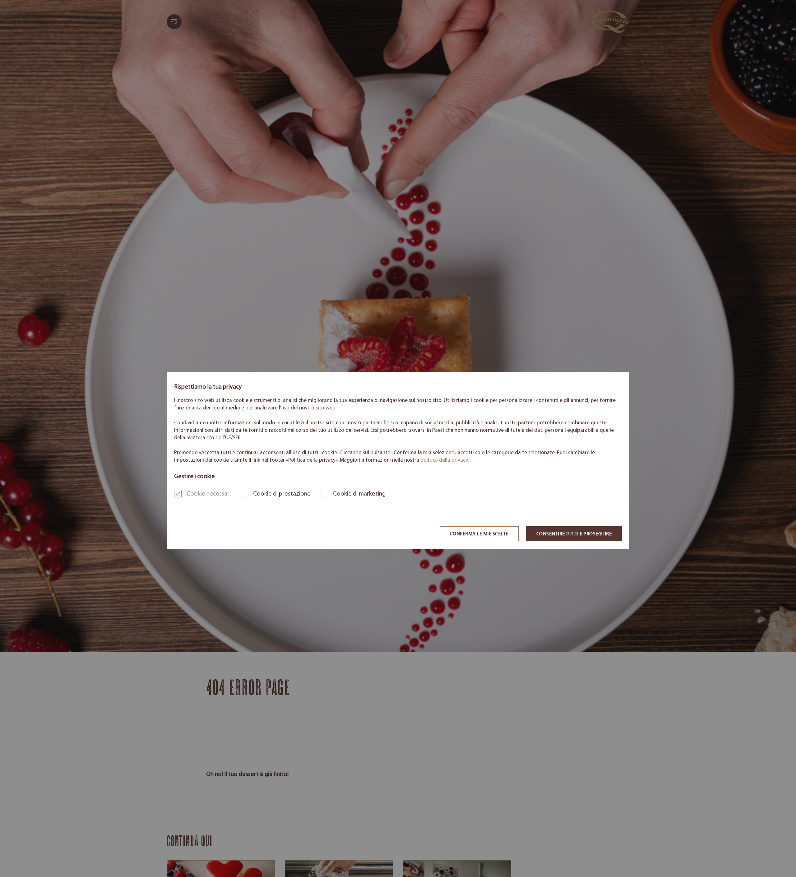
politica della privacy (444, 460)
